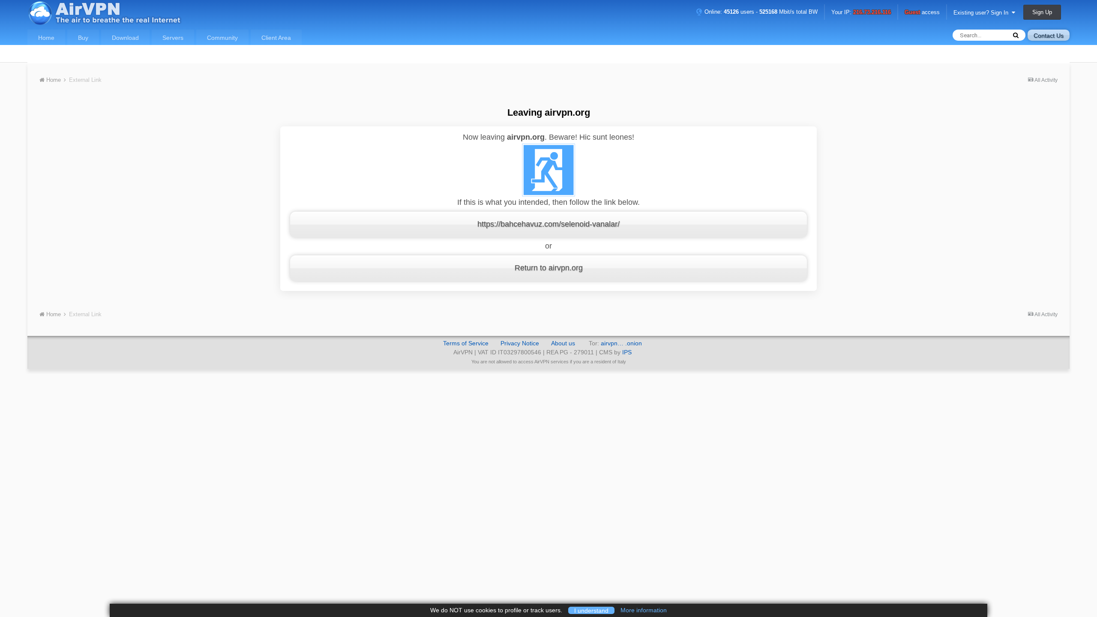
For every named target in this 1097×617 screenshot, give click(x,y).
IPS (627, 352)
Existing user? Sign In (982, 12)
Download (125, 37)
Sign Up (1042, 12)
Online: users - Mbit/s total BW (760, 12)
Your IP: (861, 12)
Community (222, 37)
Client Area (276, 37)
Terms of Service (466, 343)
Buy (83, 37)
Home (46, 37)
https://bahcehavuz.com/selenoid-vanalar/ (548, 224)
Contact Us (1049, 35)
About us (563, 343)
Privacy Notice (520, 343)
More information (643, 610)
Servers (172, 37)
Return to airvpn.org (549, 268)
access (922, 12)
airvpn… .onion (621, 343)
